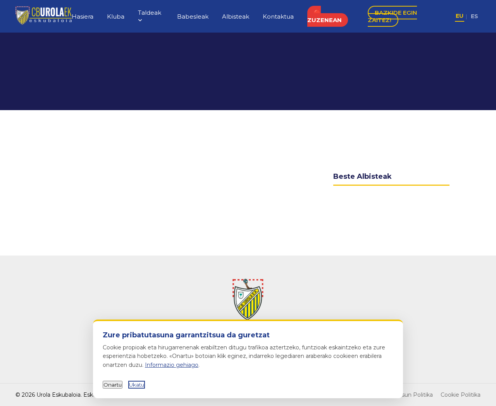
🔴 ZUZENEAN (324, 16)
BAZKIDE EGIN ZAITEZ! (392, 16)
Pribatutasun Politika (405, 394)
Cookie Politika (460, 394)
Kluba (115, 16)
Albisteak (235, 16)
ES (474, 16)
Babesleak (192, 16)
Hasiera (82, 16)
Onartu (112, 385)
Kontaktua (278, 16)
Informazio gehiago (171, 364)
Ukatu (136, 385)
